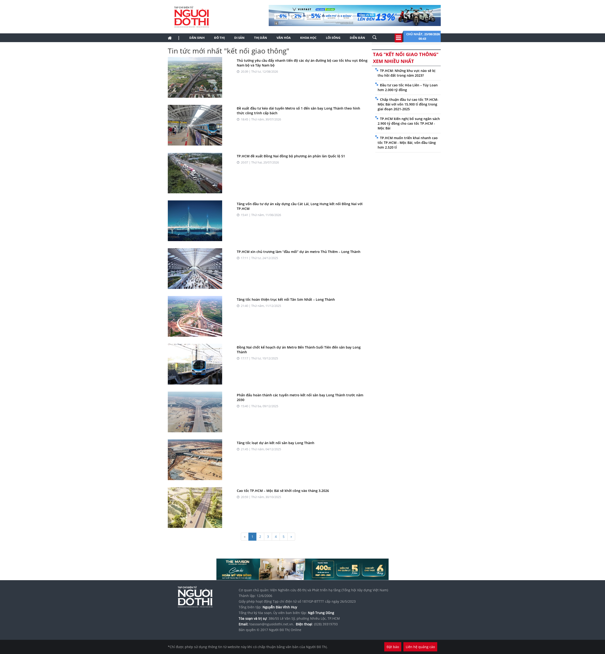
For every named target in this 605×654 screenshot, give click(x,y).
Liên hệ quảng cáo (420, 647)
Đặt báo (393, 647)
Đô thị (219, 37)
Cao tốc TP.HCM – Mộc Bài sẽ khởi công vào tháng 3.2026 (283, 490)
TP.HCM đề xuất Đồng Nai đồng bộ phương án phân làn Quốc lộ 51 (291, 156)
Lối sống (333, 37)
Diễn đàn (357, 37)
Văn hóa (284, 37)
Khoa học (308, 37)
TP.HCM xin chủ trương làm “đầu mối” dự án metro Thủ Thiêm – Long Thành (298, 251)
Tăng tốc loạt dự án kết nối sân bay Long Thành (275, 443)
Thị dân (260, 37)
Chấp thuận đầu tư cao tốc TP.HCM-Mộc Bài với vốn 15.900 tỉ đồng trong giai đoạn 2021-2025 (408, 104)
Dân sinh (197, 37)
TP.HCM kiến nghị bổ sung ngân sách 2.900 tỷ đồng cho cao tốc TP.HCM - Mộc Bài (409, 123)
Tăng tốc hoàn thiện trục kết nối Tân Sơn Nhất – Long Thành (286, 299)
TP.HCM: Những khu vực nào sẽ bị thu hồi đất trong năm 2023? (406, 73)
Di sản (239, 37)
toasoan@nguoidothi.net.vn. (271, 624)
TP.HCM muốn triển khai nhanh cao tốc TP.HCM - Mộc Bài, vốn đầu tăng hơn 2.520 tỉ (408, 143)
